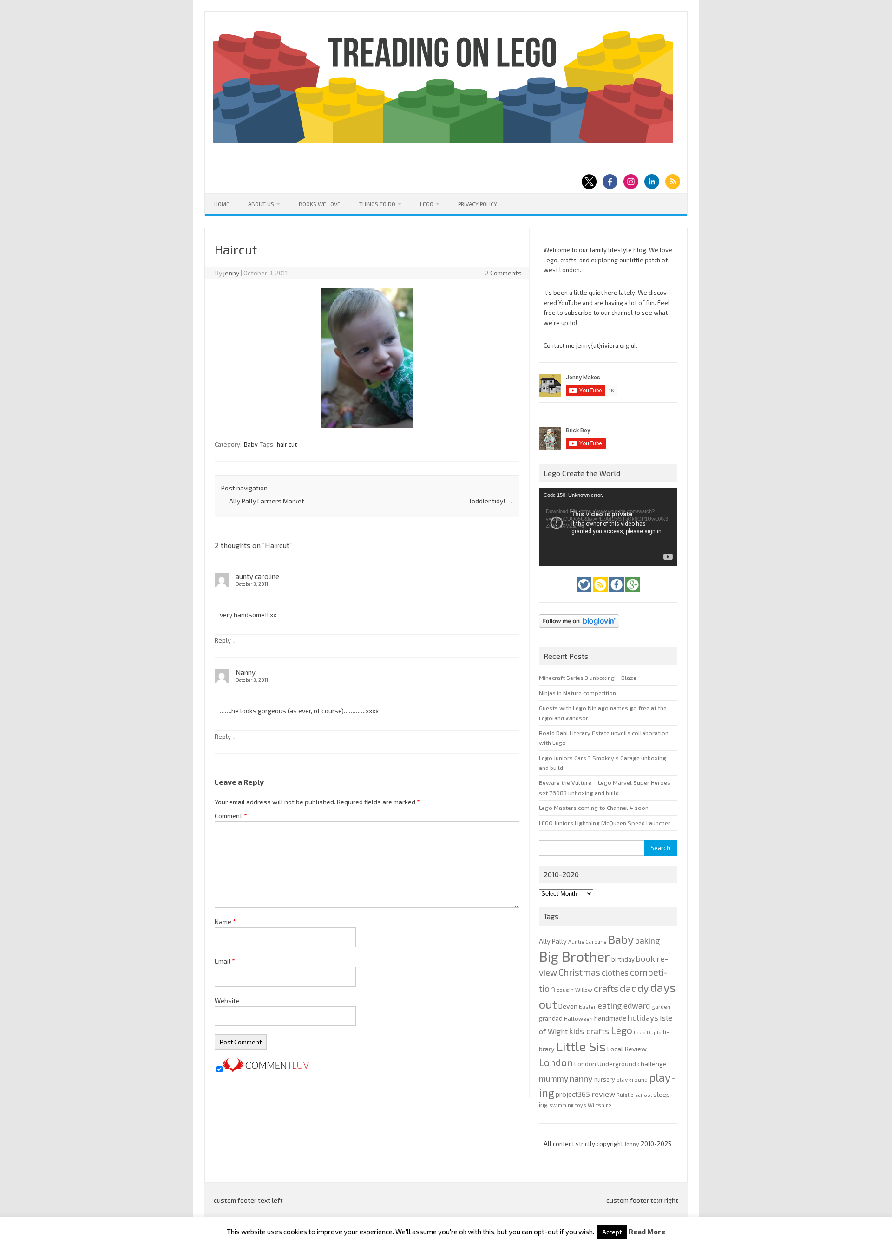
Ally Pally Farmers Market (262, 501)
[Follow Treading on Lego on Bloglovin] (579, 630)
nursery (604, 1079)
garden (660, 1006)
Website (227, 1000)
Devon (567, 1006)
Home (222, 204)
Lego (426, 204)
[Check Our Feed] (601, 594)
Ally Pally (553, 941)
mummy (553, 1078)
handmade (610, 1018)
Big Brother (574, 956)
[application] (608, 527)
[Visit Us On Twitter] (585, 594)
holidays (643, 1017)
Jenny (632, 1143)
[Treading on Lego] (443, 141)
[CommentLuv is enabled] (266, 1070)
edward (636, 1005)
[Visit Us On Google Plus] (632, 594)
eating (609, 1005)
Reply (223, 640)
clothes (615, 972)
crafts (606, 988)
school (643, 1095)
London (556, 1062)
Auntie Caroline (587, 942)
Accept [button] (612, 1232)
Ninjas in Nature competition (577, 693)
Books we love (320, 204)
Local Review (627, 1048)
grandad (551, 1018)
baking (647, 940)
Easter (587, 1006)
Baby (251, 444)
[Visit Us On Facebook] (617, 594)
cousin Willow (574, 989)
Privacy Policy (477, 204)
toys (580, 1105)
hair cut (287, 444)
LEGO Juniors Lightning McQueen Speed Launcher (604, 823)
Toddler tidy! (490, 501)
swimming (561, 1105)
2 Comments (503, 273)
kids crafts (589, 1031)
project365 (573, 1094)
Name (225, 922)
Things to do (377, 204)
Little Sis (581, 1046)
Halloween (578, 1018)
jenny (231, 273)
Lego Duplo (648, 1032)
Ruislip (625, 1095)
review (603, 1093)
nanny (581, 1078)
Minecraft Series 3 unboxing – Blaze (587, 677)
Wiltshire (599, 1105)
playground (632, 1079)
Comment (231, 816)
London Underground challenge (620, 1064)
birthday (623, 959)
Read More (647, 1231)
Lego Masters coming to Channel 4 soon (594, 807)
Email (225, 961)
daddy (634, 988)
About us (261, 204)
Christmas (579, 972)
